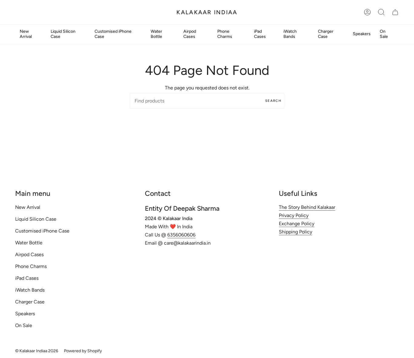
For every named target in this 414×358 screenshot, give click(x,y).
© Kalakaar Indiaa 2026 (36, 350)
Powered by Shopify (83, 350)
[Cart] (395, 12)
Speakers (25, 313)
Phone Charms (31, 266)
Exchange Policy (296, 223)
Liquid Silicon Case (35, 219)
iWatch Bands (30, 290)
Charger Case (30, 302)
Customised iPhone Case (42, 231)
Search (273, 101)
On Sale (23, 325)
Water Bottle (28, 243)
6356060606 (181, 235)
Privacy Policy (294, 215)
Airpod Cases (29, 254)
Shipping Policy (295, 232)
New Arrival (27, 207)
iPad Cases (26, 278)
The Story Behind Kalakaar (307, 207)
